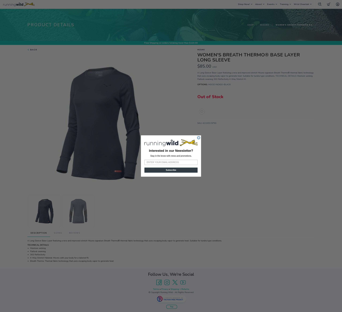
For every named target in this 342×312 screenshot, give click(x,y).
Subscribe (171, 170)
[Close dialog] (198, 137)
